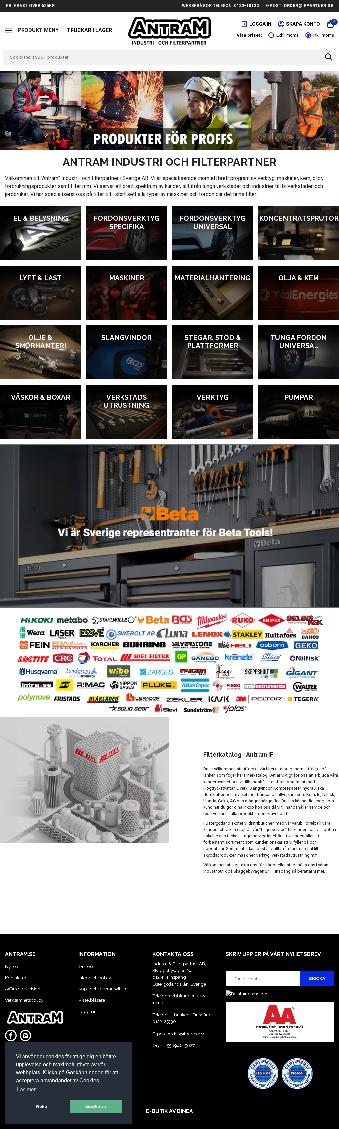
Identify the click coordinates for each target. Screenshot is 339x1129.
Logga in (87, 1011)
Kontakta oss (17, 977)
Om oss (86, 966)
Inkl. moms (323, 35)
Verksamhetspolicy (24, 1000)
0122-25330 (164, 1021)
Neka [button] (41, 1106)
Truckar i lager (89, 30)
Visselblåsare (91, 1000)
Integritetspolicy (94, 977)
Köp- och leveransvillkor (103, 988)
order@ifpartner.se (308, 5)
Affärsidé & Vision (22, 988)
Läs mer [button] (26, 1089)
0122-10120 (246, 5)
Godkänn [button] (95, 1106)
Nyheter (13, 966)
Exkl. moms (287, 35)
